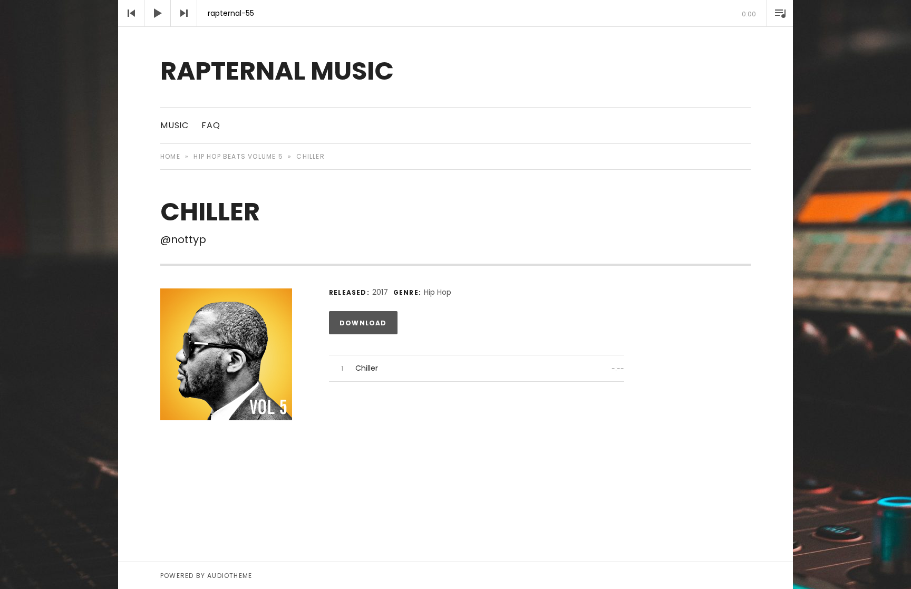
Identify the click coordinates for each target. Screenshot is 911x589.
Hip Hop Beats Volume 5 (238, 156)
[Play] (157, 13)
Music (174, 125)
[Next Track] (184, 13)
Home (170, 156)
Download (363, 322)
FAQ (210, 125)
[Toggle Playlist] (780, 13)
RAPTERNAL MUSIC (277, 71)
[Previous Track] (131, 13)
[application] (455, 13)
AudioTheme (229, 575)
